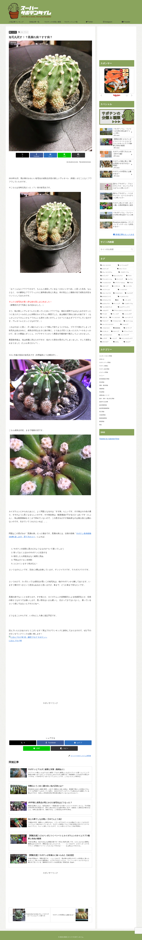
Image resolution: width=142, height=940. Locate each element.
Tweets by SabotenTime (109, 439)
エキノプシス (24, 32)
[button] (78, 155)
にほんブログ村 (15, 641)
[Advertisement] (50, 169)
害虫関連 (13, 32)
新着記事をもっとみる (124, 234)
